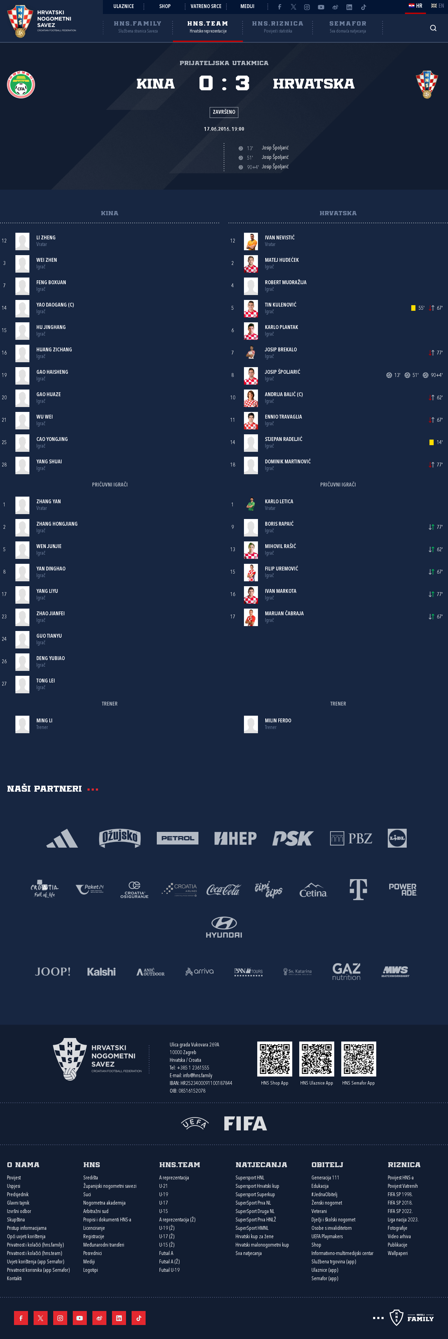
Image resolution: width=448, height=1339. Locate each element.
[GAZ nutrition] (346, 971)
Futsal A (166, 1253)
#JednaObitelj (324, 1195)
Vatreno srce (206, 6)
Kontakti (14, 1279)
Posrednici (92, 1253)
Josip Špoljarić (282, 372)
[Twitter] (293, 7)
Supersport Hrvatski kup (257, 1186)
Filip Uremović (281, 569)
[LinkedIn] (349, 7)
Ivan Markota (280, 591)
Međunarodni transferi (103, 1245)
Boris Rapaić (279, 524)
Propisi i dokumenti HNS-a (107, 1220)
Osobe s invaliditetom (332, 1228)
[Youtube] (321, 7)
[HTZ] (44, 889)
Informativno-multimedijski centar (342, 1253)
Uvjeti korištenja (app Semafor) (35, 1262)
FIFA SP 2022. (400, 1211)
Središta (90, 1178)
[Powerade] (403, 889)
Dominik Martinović (288, 462)
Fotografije (397, 1228)
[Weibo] (335, 7)
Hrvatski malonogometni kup (262, 1245)
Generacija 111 (326, 1178)
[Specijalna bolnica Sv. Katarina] (297, 971)
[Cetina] (313, 889)
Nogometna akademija (104, 1203)
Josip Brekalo (281, 350)
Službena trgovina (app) (334, 1262)
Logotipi (90, 1270)
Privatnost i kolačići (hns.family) (35, 1245)
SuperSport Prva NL (253, 1203)
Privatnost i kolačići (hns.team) (34, 1253)
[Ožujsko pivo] (120, 837)
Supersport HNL (250, 1178)
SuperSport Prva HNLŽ (256, 1220)
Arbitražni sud (95, 1211)
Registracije (93, 1237)
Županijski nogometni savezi (109, 1186)
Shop (165, 6)
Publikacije (397, 1245)
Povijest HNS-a (401, 1178)
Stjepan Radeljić (283, 439)
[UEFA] (195, 1123)
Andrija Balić (280, 395)
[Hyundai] (224, 926)
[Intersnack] (268, 889)
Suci (87, 1195)
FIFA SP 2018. (400, 1203)
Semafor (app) (325, 1279)
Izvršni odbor (19, 1211)
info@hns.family (197, 1076)
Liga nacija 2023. (403, 1220)
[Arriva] (199, 971)
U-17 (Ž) (166, 1237)
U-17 (163, 1203)
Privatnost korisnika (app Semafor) (38, 1270)
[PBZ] (351, 837)
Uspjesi (13, 1186)
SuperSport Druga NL (255, 1211)
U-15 (163, 1211)
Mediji (247, 6)
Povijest (14, 1178)
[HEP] (235, 837)
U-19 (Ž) (166, 1228)
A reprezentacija (174, 1178)
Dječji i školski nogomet (333, 1220)
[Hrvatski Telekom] (358, 889)
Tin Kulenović (280, 305)
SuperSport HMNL (252, 1228)
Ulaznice (123, 6)
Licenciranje (94, 1228)
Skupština (16, 1220)
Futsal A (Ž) (169, 1262)
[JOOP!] (52, 971)
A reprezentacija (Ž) (177, 1220)
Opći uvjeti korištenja (26, 1237)
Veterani (319, 1211)
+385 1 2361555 (193, 1068)
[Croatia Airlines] (179, 889)
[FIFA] (245, 1123)
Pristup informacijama (27, 1228)
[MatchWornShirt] (395, 971)
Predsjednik (18, 1195)
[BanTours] (248, 971)
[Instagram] (307, 7)
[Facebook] (279, 7)
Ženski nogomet (327, 1203)
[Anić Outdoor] (150, 971)
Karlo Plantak (281, 327)
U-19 (163, 1195)
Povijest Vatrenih (403, 1186)
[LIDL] (397, 837)
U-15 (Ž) (166, 1245)
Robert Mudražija (286, 283)
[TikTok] (363, 7)
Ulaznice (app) (325, 1270)
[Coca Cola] (224, 889)
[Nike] (62, 837)
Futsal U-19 (169, 1270)
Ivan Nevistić (280, 238)
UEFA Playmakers (327, 1237)
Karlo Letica (279, 502)
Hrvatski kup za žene (255, 1237)
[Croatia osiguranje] (134, 889)
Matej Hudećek (282, 260)
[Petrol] (177, 837)
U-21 (163, 1186)
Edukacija (320, 1186)
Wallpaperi (398, 1253)
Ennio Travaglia (283, 417)
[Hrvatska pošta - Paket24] (89, 889)
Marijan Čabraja (284, 614)
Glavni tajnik (18, 1203)
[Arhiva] (433, 27)
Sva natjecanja (249, 1253)
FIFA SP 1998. (400, 1195)
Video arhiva (399, 1237)
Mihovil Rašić (280, 546)
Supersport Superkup (255, 1195)
